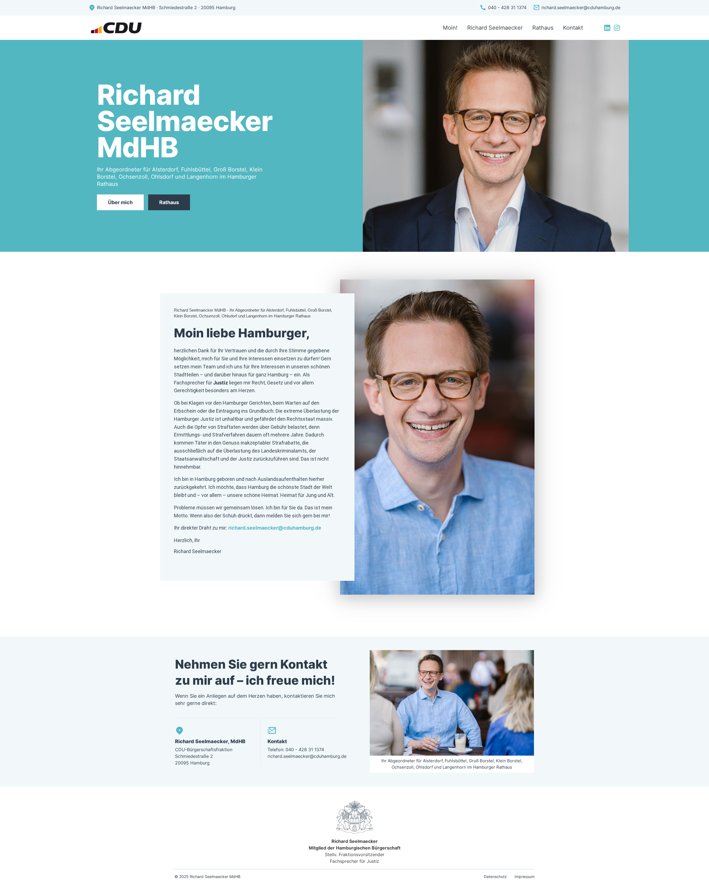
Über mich (120, 202)
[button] (12, 876)
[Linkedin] (607, 27)
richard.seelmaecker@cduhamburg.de (274, 528)
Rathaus (169, 202)
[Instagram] (616, 27)
